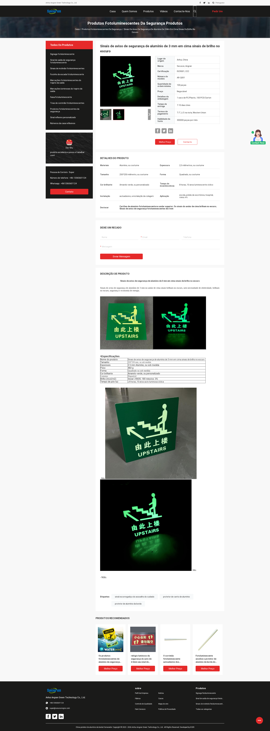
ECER (192, 727)
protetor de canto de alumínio (176, 597)
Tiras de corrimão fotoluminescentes (67, 103)
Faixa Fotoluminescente (61, 97)
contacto (187, 142)
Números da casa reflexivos (62, 123)
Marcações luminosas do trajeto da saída (66, 90)
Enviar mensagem (121, 256)
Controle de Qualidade (143, 704)
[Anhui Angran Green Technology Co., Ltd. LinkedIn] (209, 3)
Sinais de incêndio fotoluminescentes (67, 68)
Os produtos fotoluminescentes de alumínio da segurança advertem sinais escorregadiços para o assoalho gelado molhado (109, 659)
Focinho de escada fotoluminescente (67, 74)
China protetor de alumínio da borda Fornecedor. (94, 727)
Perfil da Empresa (141, 693)
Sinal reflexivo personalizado (63, 117)
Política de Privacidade (167, 709)
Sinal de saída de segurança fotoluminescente (62, 61)
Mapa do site (163, 704)
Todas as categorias (204, 709)
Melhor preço (165, 142)
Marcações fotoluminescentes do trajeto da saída (65, 81)
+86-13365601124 (77, 178)
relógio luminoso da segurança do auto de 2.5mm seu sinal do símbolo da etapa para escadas (141, 659)
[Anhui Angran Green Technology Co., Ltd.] (55, 11)
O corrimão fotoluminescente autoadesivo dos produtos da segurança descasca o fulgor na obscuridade (174, 659)
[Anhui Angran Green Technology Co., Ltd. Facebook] (200, 3)
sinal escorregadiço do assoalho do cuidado (134, 597)
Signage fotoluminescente (62, 54)
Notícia (161, 693)
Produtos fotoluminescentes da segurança (102, 29)
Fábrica (137, 699)
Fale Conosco (140, 709)
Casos (160, 699)
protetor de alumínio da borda (128, 604)
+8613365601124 (69, 183)
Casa (77, 29)
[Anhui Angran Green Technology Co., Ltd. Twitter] (204, 3)
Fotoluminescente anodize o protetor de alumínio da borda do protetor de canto (206, 659)
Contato (69, 191)
